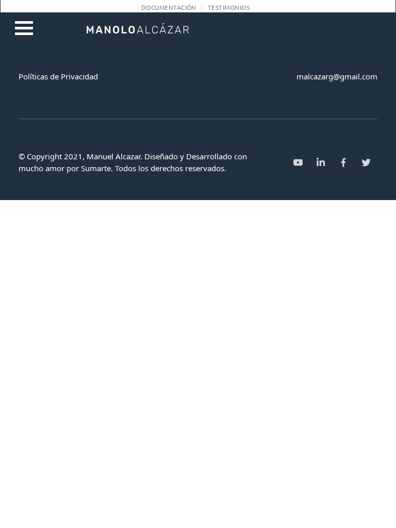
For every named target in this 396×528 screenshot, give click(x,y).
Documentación (168, 7)
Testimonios (229, 7)
